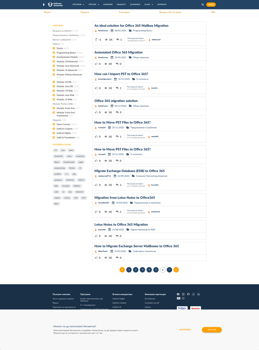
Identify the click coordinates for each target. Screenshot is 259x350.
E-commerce (142, 79)
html (83, 198)
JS (80, 168)
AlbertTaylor (103, 251)
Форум (47, 12)
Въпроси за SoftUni (65, 31)
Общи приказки (141, 57)
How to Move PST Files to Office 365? (122, 122)
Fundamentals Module (70, 57)
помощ (67, 198)
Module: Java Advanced (71, 66)
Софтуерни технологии (144, 251)
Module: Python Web (64, 104)
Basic (56, 204)
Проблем (70, 180)
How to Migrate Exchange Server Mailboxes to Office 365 (136, 246)
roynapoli (101, 128)
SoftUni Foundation (68, 138)
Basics (56, 162)
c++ (66, 174)
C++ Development (87, 305)
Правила (85, 12)
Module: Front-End (68, 108)
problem (57, 174)
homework (58, 156)
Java (63, 150)
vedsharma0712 (104, 176)
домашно (58, 180)
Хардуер (60, 120)
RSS (213, 12)
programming (59, 168)
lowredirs (155, 185)
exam (71, 150)
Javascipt (65, 186)
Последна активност (135, 38)
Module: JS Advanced (70, 70)
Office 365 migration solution (116, 101)
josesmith (102, 230)
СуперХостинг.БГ (152, 303)
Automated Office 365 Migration (118, 52)
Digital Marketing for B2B (143, 230)
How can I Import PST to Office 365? (121, 74)
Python (72, 168)
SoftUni (81, 180)
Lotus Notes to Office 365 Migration (121, 224)
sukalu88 (154, 136)
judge (81, 162)
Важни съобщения (64, 40)
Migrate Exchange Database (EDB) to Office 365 (129, 171)
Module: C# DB (67, 82)
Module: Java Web (68, 95)
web (75, 198)
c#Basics (77, 186)
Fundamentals (69, 162)
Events (63, 48)
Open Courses (67, 124)
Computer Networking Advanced (151, 176)
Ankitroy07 (156, 40)
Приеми (212, 330)
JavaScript (80, 156)
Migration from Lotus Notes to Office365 (124, 197)
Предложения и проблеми (69, 35)
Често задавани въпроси (63, 299)
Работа (58, 44)
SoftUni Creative (67, 129)
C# (55, 150)
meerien (154, 88)
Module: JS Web (66, 99)
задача (57, 198)
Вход (211, 4)
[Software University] (55, 4)
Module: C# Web (67, 91)
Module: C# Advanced (70, 61)
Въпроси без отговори (170, 12)
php (74, 174)
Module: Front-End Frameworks (66, 114)
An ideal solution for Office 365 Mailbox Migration (131, 25)
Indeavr (148, 307)
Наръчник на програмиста (64, 307)
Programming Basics (70, 53)
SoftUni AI (117, 307)
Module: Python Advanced (69, 76)
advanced (79, 192)
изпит (69, 156)
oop (70, 192)
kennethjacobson (104, 79)
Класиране (124, 12)
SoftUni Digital (66, 133)
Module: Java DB (67, 86)
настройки (185, 330)
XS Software (150, 299)
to (63, 192)
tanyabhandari (103, 203)
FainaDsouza (103, 31)
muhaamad (155, 212)
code (56, 192)
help (56, 186)
